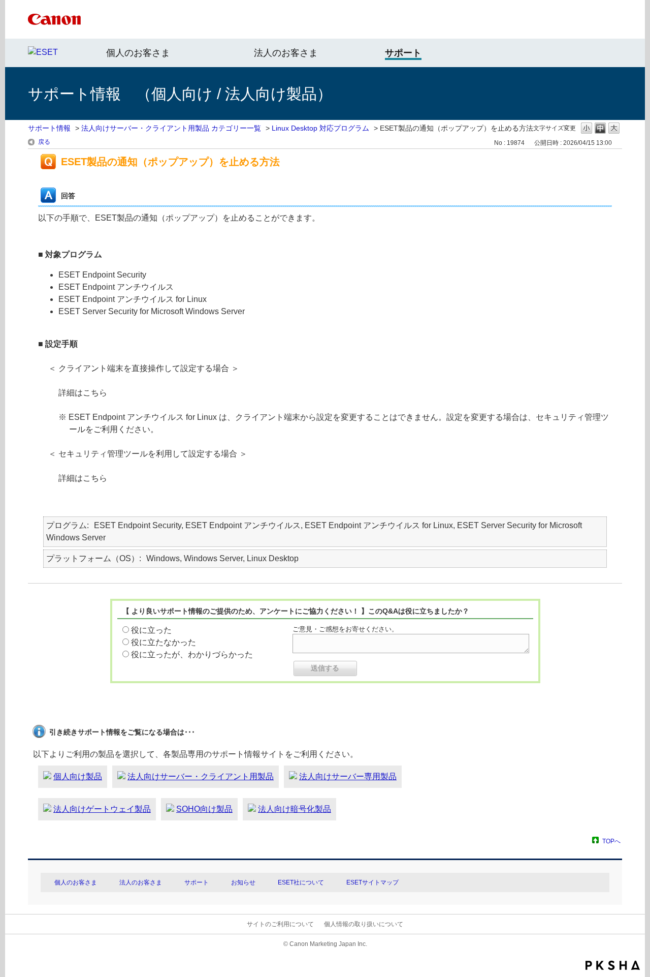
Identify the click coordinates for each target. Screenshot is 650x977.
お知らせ (243, 882)
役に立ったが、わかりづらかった (192, 654)
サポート (196, 882)
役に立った (151, 630)
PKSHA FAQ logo (613, 965)
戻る (44, 141)
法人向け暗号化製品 (294, 809)
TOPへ (611, 841)
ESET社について (301, 882)
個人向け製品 (77, 776)
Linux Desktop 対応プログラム (320, 128)
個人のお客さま (138, 53)
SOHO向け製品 (204, 809)
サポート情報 (49, 128)
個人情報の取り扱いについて (363, 924)
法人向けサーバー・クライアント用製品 (200, 776)
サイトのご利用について (280, 924)
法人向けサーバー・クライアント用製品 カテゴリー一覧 (171, 128)
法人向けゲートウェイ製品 (102, 809)
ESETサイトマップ (372, 882)
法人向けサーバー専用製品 (348, 776)
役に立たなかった (163, 642)
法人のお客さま (286, 53)
